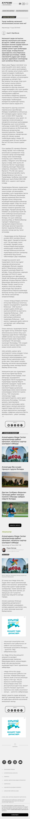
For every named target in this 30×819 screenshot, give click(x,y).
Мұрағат (6, 776)
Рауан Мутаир (11, 548)
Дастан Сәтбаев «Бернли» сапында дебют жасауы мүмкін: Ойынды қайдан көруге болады (14, 495)
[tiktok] (10, 762)
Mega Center (6, 554)
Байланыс (7, 783)
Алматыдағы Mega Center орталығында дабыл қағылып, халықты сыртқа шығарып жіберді (14, 440)
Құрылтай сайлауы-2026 (11, 791)
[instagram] (4, 762)
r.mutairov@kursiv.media (13, 551)
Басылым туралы (9, 769)
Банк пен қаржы (8, 11)
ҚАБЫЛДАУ (15, 815)
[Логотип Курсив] (7, 3)
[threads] (15, 762)
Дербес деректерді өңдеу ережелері (15, 780)
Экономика (7, 4)
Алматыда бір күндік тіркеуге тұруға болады (13, 468)
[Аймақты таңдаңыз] (20, 4)
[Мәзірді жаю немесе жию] (27, 4)
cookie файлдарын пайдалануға (19, 809)
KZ (23, 4)
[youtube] (20, 762)
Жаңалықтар (6, 532)
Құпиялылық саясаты (11, 773)
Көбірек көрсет (15, 525)
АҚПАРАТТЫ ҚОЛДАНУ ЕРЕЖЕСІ (12, 787)
